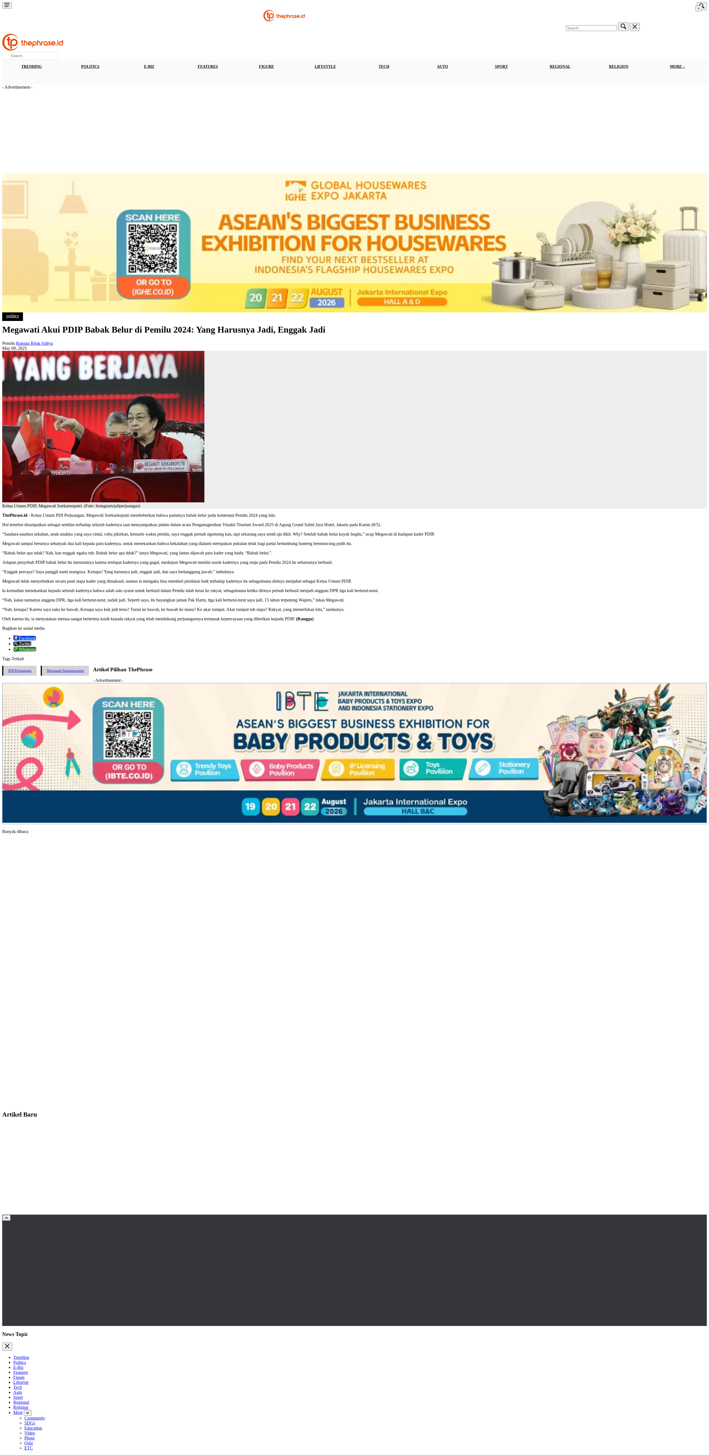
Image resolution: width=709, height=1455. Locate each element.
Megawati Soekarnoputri (65, 671)
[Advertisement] (354, 131)
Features (208, 67)
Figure (266, 67)
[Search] (623, 26)
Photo (29, 1438)
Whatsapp (27, 649)
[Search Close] (635, 27)
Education (33, 1428)
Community (34, 1418)
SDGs (29, 1423)
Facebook (27, 638)
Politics (90, 67)
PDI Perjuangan (20, 671)
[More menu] (7, 5)
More (18, 1412)
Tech (384, 67)
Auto (442, 67)
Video (29, 1433)
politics (12, 315)
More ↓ (677, 67)
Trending (31, 67)
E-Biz (149, 67)
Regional (560, 67)
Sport (501, 67)
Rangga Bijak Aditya (34, 343)
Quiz (28, 1443)
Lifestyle (325, 67)
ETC (28, 1448)
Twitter (24, 643)
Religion (618, 67)
